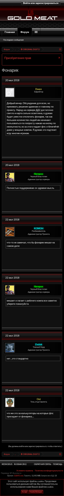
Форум (24, 31)
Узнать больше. (36, 492)
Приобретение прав (17, 58)
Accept (24, 492)
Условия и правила (24, 470)
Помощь (57, 464)
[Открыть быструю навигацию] (60, 49)
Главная (10, 31)
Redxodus (7, 464)
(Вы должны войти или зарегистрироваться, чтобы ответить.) (35, 446)
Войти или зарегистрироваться (40, 3)
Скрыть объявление (59, 57)
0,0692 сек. (18, 475)
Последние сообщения (13, 40)
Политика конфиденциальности (49, 470)
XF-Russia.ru (15, 473)
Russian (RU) (20, 464)
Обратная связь (42, 464)
